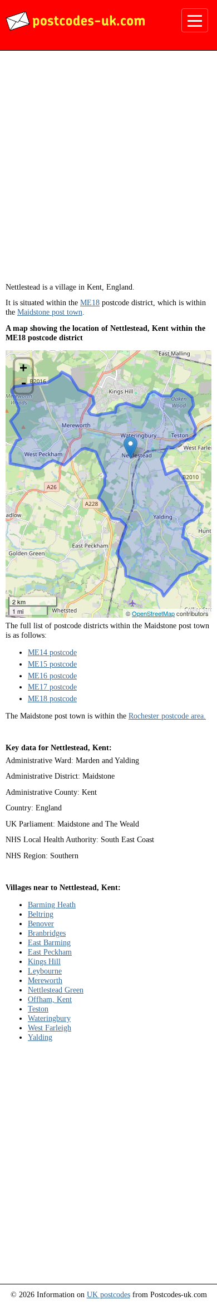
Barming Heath (52, 904)
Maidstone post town (49, 311)
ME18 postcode (52, 698)
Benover (41, 923)
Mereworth (45, 980)
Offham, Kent (50, 999)
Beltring (40, 914)
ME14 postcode (52, 652)
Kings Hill (44, 961)
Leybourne (45, 970)
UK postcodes (108, 1294)
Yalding (40, 1037)
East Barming (49, 942)
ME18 (90, 302)
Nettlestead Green (55, 989)
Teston (38, 1008)
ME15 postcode (52, 663)
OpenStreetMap (153, 613)
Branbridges (47, 932)
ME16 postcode (52, 675)
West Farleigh (49, 1027)
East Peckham (50, 951)
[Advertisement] (108, 170)
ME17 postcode (52, 686)
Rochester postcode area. (167, 715)
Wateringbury (49, 1018)
